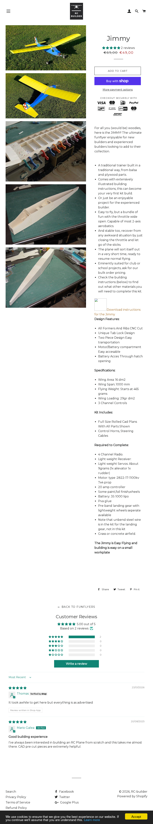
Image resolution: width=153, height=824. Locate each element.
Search (11, 791)
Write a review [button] (76, 663)
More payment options (118, 89)
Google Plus (69, 802)
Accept (136, 816)
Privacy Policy (16, 797)
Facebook (66, 791)
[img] (17, 688)
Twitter (64, 797)
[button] (111, 48)
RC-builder (139, 791)
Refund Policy (16, 808)
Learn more (92, 819)
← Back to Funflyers (76, 607)
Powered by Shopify (132, 796)
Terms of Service (18, 802)
